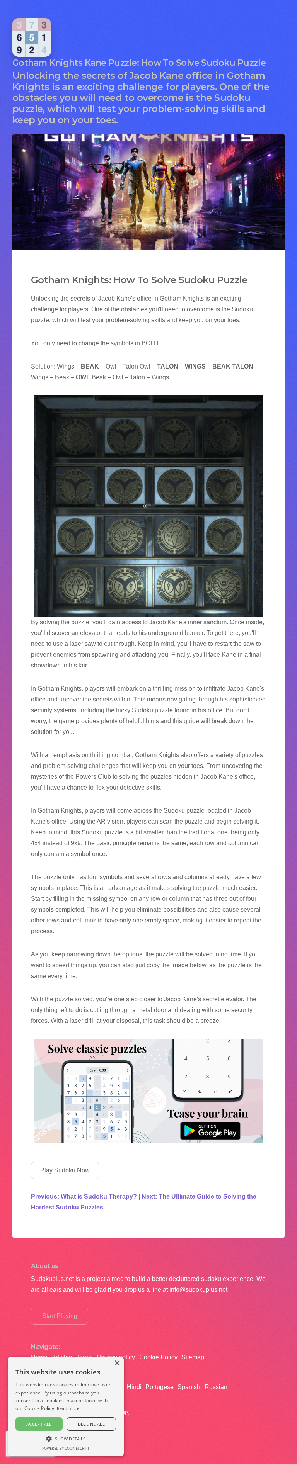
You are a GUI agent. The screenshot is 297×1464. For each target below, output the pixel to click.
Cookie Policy (158, 1357)
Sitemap (192, 1357)
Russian (216, 1387)
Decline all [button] (91, 1424)
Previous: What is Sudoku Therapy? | (86, 1196)
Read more (68, 1408)
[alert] (66, 1406)
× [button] (117, 1363)
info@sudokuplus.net (198, 1289)
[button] (65, 1438)
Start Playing (59, 1316)
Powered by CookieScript (65, 1448)
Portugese (159, 1387)
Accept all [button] (39, 1424)
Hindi (134, 1387)
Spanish (189, 1387)
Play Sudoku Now (65, 1170)
